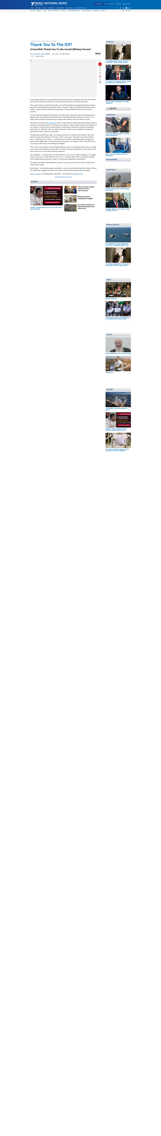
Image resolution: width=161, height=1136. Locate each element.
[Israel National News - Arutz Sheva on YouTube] (126, 8)
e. (78, 174)
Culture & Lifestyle (53, 10)
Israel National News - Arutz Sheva (44, 4)
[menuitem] (32, 8)
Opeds (43, 41)
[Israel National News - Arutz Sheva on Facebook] (120, 8)
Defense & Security (80, 8)
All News (38, 8)
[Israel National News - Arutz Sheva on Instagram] (123, 8)
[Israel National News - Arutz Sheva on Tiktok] (129, 8)
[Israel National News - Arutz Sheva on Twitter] (117, 8)
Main (32, 8)
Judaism (39, 10)
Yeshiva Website (86, 10)
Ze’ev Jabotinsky (51, 123)
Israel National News (35, 41)
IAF (32, 56)
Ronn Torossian (35, 174)
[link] (46, 199)
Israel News (51, 8)
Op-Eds (33, 10)
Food (44, 10)
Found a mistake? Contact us (63, 177)
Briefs (44, 8)
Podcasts (63, 10)
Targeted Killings (39, 56)
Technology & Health (74, 10)
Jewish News (69, 8)
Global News (60, 8)
